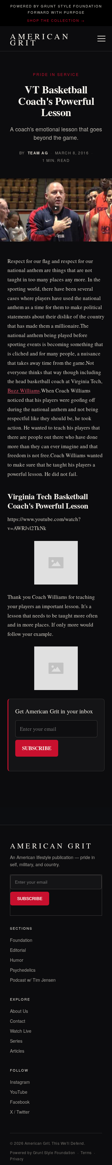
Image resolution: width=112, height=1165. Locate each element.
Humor (16, 960)
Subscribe (36, 748)
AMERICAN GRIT (40, 39)
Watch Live (20, 1031)
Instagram (20, 1082)
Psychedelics (22, 970)
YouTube (18, 1092)
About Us (19, 1011)
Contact (17, 1021)
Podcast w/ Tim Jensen (33, 980)
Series (16, 1041)
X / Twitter (20, 1112)
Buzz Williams (23, 390)
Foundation (21, 940)
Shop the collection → (56, 20)
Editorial (18, 950)
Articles (17, 1051)
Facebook (20, 1102)
